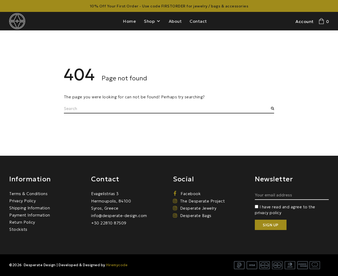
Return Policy (22, 222)
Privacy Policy (22, 200)
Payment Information (29, 215)
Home (129, 21)
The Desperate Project (202, 201)
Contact (198, 21)
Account (304, 21)
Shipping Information (29, 207)
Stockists (18, 229)
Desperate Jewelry (198, 208)
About (175, 21)
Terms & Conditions (28, 193)
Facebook (190, 193)
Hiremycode (117, 265)
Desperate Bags (196, 215)
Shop (149, 21)
